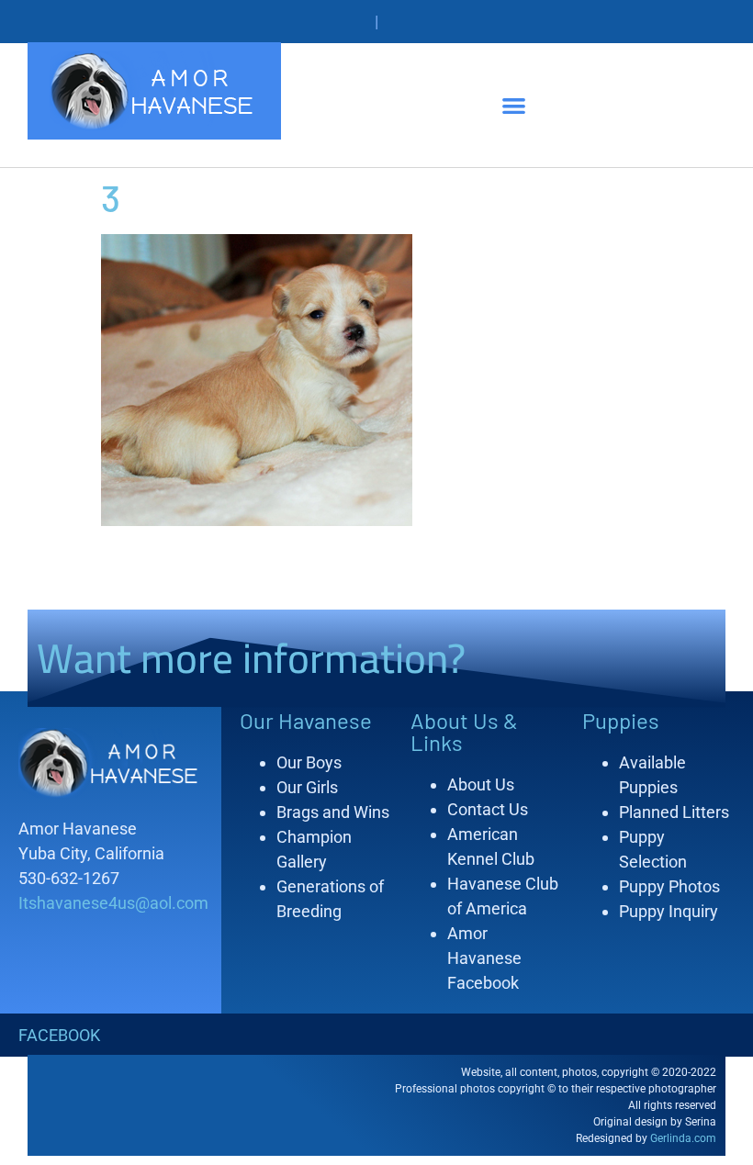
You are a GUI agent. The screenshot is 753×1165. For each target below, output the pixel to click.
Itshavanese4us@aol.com (113, 903)
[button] (514, 105)
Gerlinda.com (683, 1138)
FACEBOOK (59, 1035)
